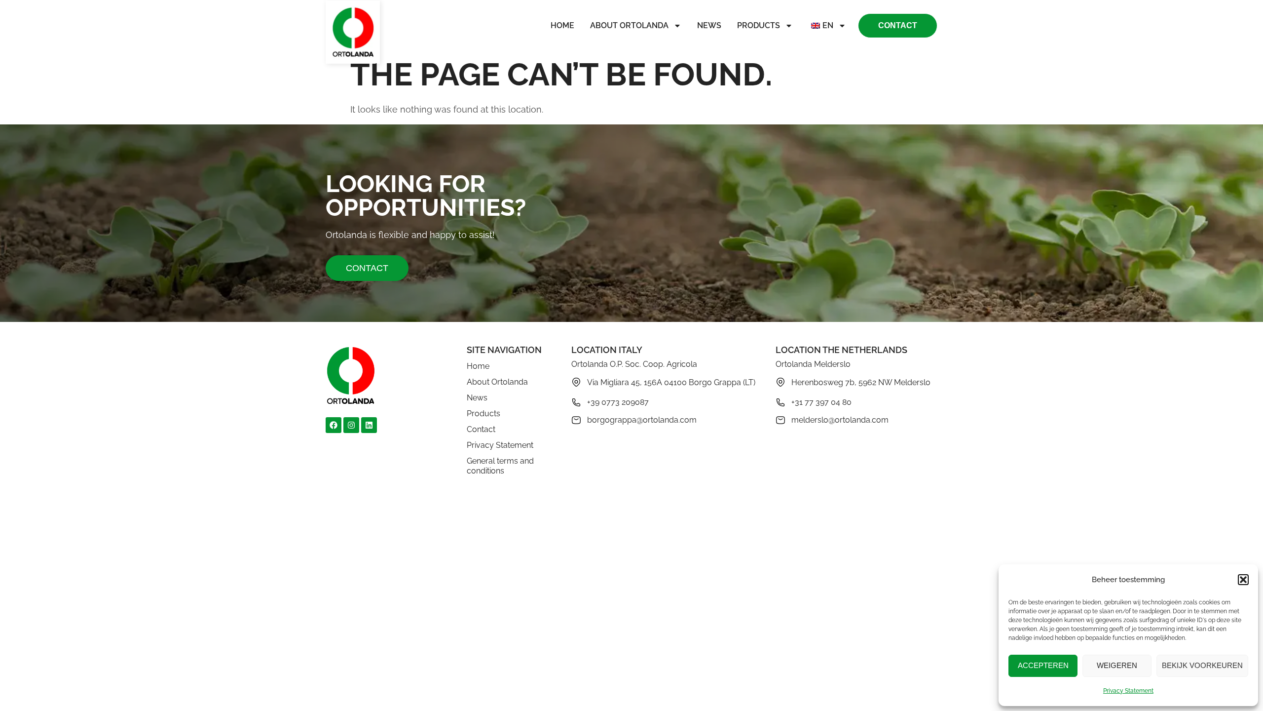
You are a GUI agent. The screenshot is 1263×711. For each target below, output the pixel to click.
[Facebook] (333, 425)
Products (758, 25)
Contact (481, 429)
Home (562, 25)
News (709, 25)
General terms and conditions (500, 465)
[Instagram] (351, 425)
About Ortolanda (629, 25)
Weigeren (1117, 665)
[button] (1243, 580)
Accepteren (1043, 665)
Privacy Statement (1128, 690)
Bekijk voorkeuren (1202, 665)
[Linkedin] (369, 425)
